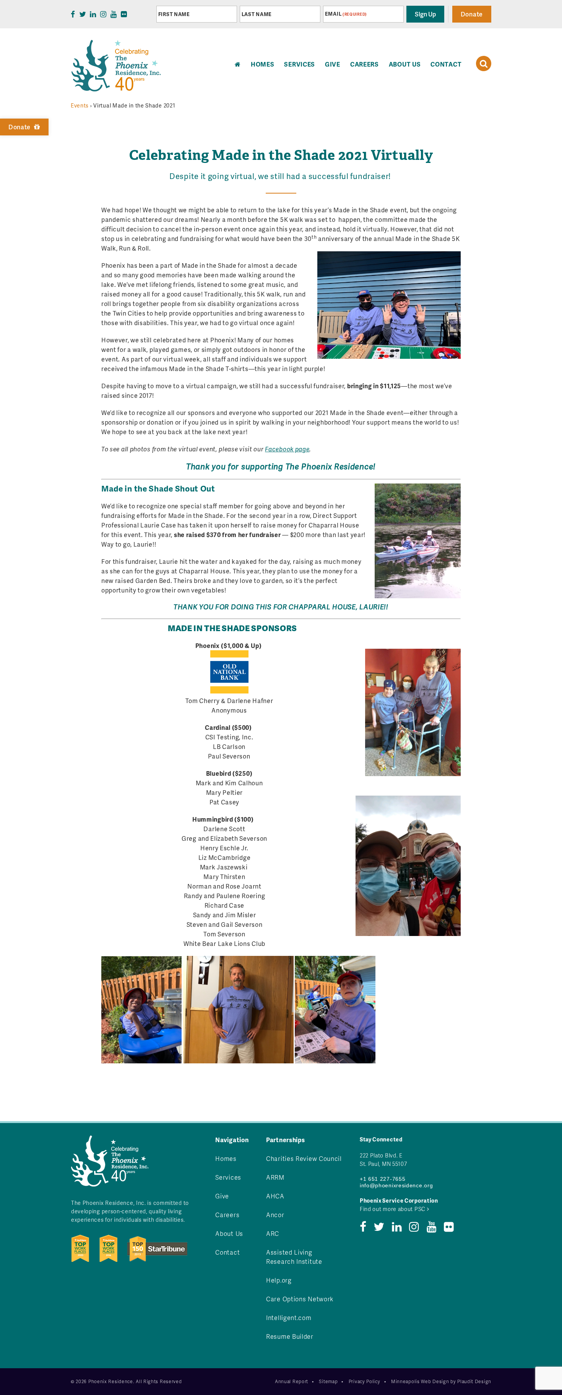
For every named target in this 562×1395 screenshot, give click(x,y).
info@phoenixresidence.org (396, 1185)
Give (332, 64)
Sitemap (328, 1381)
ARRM (275, 1177)
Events (80, 105)
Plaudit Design (474, 1381)
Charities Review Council (304, 1158)
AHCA (275, 1196)
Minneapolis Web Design (420, 1381)
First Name (174, 14)
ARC (272, 1233)
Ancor (275, 1214)
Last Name (257, 14)
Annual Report (291, 1381)
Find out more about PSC (393, 1209)
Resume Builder (289, 1336)
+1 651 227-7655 (383, 1179)
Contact (445, 64)
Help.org (279, 1280)
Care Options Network (299, 1298)
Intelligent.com (289, 1317)
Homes (226, 1158)
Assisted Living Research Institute (294, 1257)
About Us (405, 64)
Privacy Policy (364, 1381)
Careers (364, 64)
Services (299, 64)
